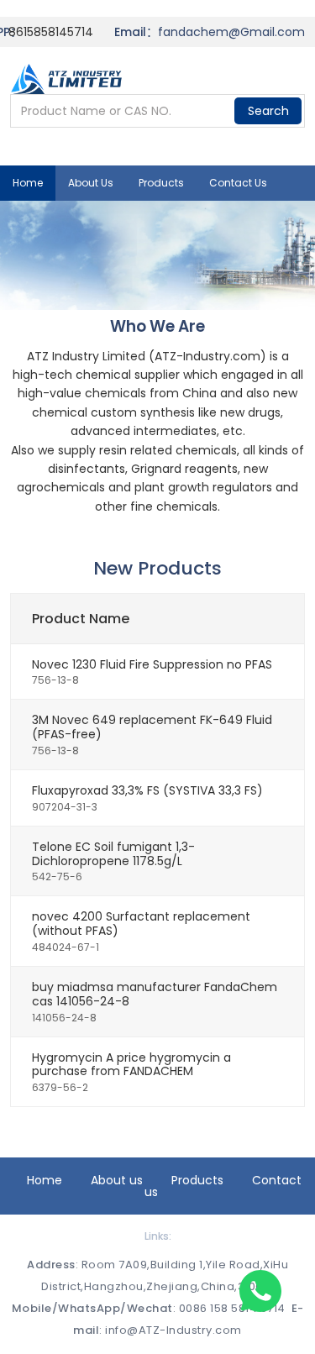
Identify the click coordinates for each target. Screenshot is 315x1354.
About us (90, 183)
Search (268, 110)
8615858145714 (50, 32)
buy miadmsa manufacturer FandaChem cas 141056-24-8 (154, 994)
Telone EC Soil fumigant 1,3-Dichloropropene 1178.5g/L (113, 853)
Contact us (238, 183)
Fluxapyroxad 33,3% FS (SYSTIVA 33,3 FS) (147, 790)
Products (161, 183)
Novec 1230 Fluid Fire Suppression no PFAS (152, 664)
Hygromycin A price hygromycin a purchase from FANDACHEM (131, 1064)
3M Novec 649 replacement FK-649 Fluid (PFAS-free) (152, 727)
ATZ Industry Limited (86, 356)
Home (28, 183)
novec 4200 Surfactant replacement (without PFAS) (141, 923)
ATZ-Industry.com (207, 356)
